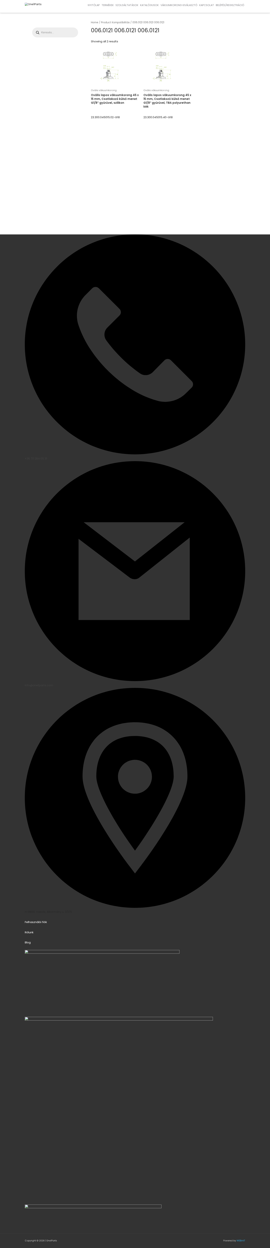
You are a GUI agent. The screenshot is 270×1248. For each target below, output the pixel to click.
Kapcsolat (206, 5)
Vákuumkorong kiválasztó (179, 5)
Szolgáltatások (127, 5)
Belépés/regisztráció (230, 5)
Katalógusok (149, 5)
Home (94, 22)
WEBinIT (241, 1240)
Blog (28, 942)
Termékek (108, 5)
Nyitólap (94, 5)
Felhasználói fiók (36, 922)
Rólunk (29, 932)
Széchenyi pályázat (31, 9)
